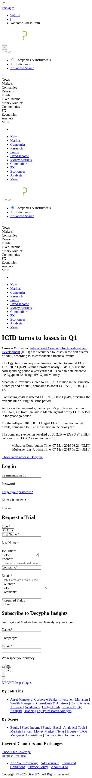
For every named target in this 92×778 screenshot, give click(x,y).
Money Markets (21, 160)
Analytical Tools (74, 727)
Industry (72, 731)
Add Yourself (50, 763)
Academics (32, 707)
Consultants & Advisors (52, 703)
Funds (14, 152)
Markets (15, 140)
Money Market (44, 731)
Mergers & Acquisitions (26, 735)
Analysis (16, 175)
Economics (72, 735)
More (14, 179)
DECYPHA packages (16, 683)
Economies (17, 171)
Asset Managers (21, 699)
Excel (57, 727)
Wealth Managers (22, 703)
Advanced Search (22, 68)
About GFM (59, 767)
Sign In (15, 15)
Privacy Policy (38, 767)
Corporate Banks (45, 699)
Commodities (19, 164)
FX (12, 167)
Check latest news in (22, 457)
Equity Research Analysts (54, 711)
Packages (8, 8)
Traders (29, 711)
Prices (28, 731)
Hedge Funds (51, 707)
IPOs (83, 731)
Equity (14, 727)
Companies (17, 144)
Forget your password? (17, 492)
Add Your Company (24, 763)
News (14, 137)
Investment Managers (73, 699)
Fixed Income (19, 156)
